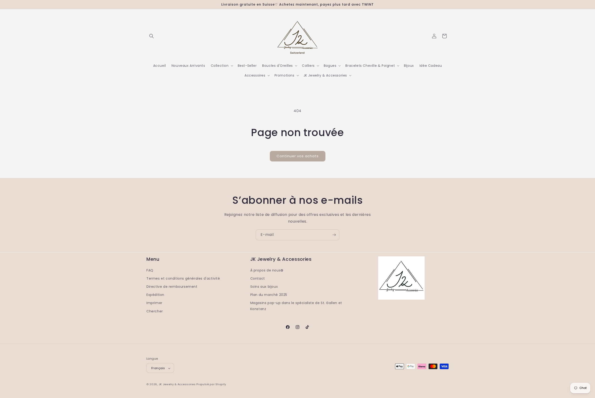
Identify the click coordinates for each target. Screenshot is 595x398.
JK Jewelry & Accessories (177, 384)
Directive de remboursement (172, 286)
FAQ (149, 270)
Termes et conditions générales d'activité (183, 278)
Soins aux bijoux (264, 286)
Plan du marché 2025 (268, 294)
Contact (257, 278)
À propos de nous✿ (267, 270)
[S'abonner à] (334, 234)
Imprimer (154, 303)
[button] (151, 36)
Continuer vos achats (298, 156)
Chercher (154, 311)
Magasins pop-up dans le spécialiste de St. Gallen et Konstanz (296, 306)
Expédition (155, 294)
